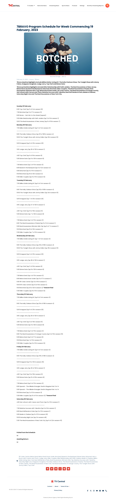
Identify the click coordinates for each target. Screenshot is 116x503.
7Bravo (37, 79)
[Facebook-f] (87, 490)
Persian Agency (53, 497)
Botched (58, 456)
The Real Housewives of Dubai (73, 462)
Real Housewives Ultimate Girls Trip (61, 460)
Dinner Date (81, 456)
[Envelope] (103, 490)
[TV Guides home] (14, 5)
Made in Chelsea (87, 458)
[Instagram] (94, 490)
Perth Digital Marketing (63, 497)
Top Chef (31, 465)
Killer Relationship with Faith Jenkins (69, 458)
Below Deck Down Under (47, 456)
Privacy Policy (58, 490)
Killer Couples (52, 458)
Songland (42, 462)
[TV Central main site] (58, 481)
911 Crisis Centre (24, 456)
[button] (47, 468)
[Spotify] (100, 490)
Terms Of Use (64, 486)
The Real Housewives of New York (40, 464)
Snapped (35, 462)
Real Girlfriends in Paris (41, 460)
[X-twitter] (91, 490)
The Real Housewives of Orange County (65, 464)
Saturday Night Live (25, 462)
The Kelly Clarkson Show (54, 462)
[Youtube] (97, 490)
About (56, 486)
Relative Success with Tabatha (84, 460)
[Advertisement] (58, 19)
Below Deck (34, 456)
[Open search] (107, 6)
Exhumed (89, 456)
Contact (49, 486)
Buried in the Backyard (69, 456)
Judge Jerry (43, 458)
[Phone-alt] (106, 490)
